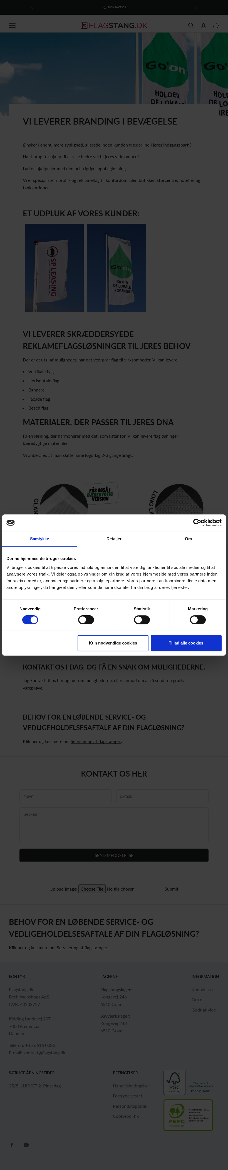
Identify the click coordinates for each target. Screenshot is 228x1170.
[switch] (86, 619)
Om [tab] (188, 538)
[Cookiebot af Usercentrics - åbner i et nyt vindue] (197, 523)
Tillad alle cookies (186, 643)
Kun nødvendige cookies (113, 643)
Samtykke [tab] (39, 538)
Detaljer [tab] (114, 538)
